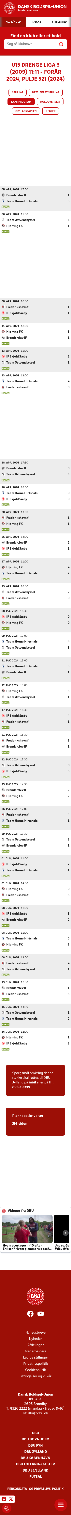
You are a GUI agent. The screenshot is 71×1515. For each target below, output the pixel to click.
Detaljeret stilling (45, 92)
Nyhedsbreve (35, 1332)
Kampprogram (21, 102)
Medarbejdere (35, 1351)
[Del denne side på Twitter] (10, 1500)
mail (32, 1082)
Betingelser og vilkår (35, 1376)
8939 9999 (21, 1087)
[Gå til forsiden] (33, 8)
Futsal (35, 1477)
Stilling (17, 92)
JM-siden (19, 1124)
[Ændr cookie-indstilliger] (6, 1508)
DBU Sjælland (35, 1470)
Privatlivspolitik (35, 1364)
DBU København (35, 1458)
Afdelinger (35, 1345)
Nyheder (35, 1339)
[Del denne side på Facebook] (4, 1500)
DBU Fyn (35, 1445)
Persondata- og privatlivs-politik (35, 1489)
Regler (51, 111)
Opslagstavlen (26, 111)
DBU (35, 1433)
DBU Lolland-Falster (35, 1464)
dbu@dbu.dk (38, 1413)
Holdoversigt (50, 102)
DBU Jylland (35, 1452)
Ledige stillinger (35, 1357)
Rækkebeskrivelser (27, 1116)
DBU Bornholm (35, 1439)
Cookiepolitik (35, 1370)
